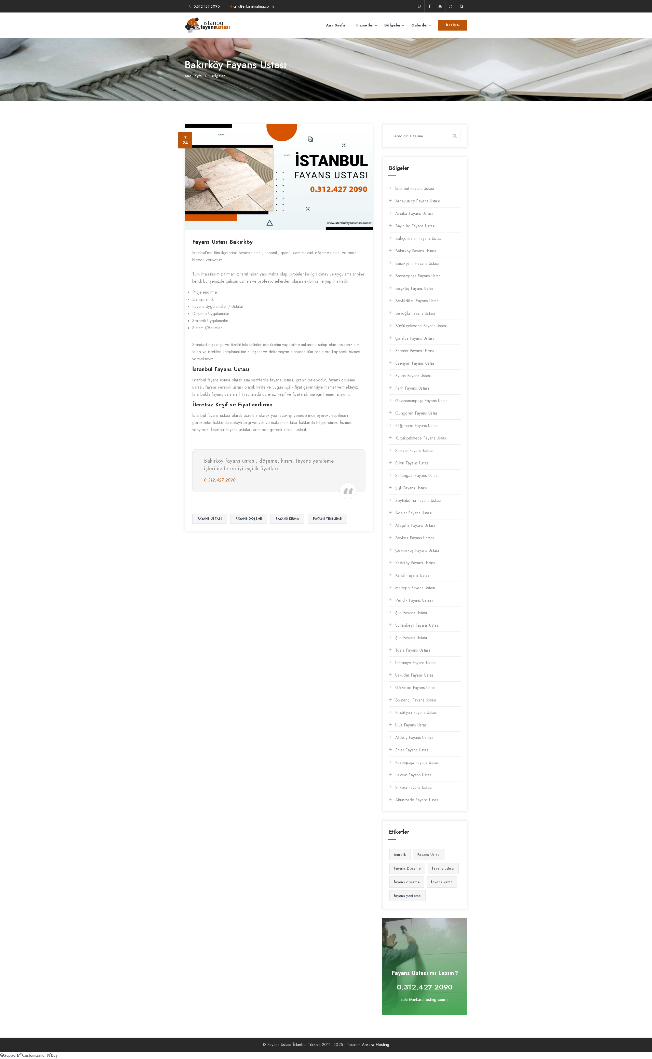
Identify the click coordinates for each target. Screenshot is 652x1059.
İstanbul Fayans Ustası (414, 188)
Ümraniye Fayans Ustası (416, 663)
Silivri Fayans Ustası (412, 463)
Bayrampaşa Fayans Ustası (418, 276)
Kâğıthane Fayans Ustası (417, 426)
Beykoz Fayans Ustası (414, 538)
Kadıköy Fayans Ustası (415, 563)
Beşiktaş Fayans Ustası (415, 288)
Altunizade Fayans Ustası (417, 800)
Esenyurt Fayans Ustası (415, 363)
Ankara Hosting (375, 1045)
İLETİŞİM (452, 25)
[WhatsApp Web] (419, 6)
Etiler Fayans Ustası (412, 750)
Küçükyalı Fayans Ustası (416, 713)
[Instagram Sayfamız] (450, 6)
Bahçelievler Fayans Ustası (419, 238)
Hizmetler (365, 25)
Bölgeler (392, 25)
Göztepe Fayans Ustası (416, 688)
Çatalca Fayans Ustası (414, 338)
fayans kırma (287, 518)
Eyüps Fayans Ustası (413, 376)
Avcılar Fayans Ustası (414, 213)
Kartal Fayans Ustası (413, 575)
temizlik (400, 854)
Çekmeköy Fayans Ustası (417, 550)
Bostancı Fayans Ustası (416, 700)
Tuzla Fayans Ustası (412, 650)
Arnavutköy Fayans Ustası (417, 201)
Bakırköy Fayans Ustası (415, 251)
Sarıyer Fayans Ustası (414, 450)
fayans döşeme (249, 518)
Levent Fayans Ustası (414, 775)
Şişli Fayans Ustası (411, 488)
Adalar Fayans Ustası (413, 513)
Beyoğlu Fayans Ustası (415, 313)
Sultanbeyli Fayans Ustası (417, 625)
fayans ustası (210, 518)
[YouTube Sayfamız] (440, 6)
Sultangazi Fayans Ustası (417, 475)
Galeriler (419, 25)
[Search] (455, 136)
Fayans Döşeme (407, 868)
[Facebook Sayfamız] (430, 6)
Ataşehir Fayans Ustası (415, 525)
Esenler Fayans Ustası (414, 351)
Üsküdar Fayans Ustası (415, 675)
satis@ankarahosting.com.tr (254, 6)
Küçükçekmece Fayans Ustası (421, 438)
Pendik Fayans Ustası (414, 600)
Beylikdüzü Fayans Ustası (417, 301)
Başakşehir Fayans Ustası (417, 263)
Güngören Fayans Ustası (417, 413)
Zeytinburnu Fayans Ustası (418, 500)
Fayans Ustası (429, 854)
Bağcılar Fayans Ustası (415, 226)
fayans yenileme (327, 518)
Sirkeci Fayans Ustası (413, 787)
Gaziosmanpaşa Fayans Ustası (422, 401)
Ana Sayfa (335, 25)
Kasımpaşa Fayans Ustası (417, 762)
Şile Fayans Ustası (411, 613)
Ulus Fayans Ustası (411, 725)
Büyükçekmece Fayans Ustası (421, 326)
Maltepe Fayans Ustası (415, 588)
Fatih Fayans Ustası (412, 388)
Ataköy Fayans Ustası (414, 737)
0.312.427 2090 (207, 6)
